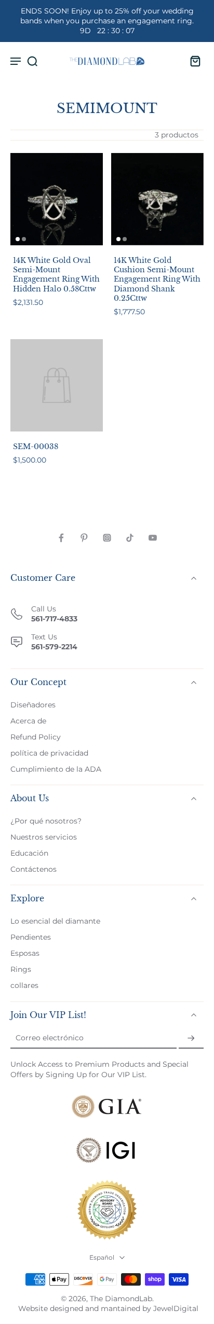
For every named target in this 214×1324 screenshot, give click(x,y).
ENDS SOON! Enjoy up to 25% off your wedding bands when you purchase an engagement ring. (107, 21)
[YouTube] (152, 537)
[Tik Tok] (129, 537)
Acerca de (28, 721)
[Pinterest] (84, 537)
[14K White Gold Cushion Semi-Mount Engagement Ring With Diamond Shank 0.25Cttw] (157, 199)
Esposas (24, 953)
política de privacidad (49, 753)
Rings (20, 969)
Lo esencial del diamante (55, 921)
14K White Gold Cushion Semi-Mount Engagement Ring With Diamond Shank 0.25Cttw (157, 279)
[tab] (18, 239)
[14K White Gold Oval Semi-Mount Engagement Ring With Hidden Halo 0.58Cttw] (56, 199)
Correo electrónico (50, 1038)
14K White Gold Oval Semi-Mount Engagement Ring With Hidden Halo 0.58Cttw (56, 275)
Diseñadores (33, 705)
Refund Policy (35, 737)
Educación (29, 853)
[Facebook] (61, 537)
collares (24, 986)
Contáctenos (33, 869)
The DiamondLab (121, 1298)
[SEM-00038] (56, 385)
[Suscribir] (191, 1038)
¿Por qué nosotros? (46, 821)
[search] (32, 60)
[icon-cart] (192, 60)
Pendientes (30, 937)
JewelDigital (175, 1308)
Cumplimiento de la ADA (55, 769)
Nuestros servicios (43, 837)
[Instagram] (107, 537)
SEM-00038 (35, 446)
